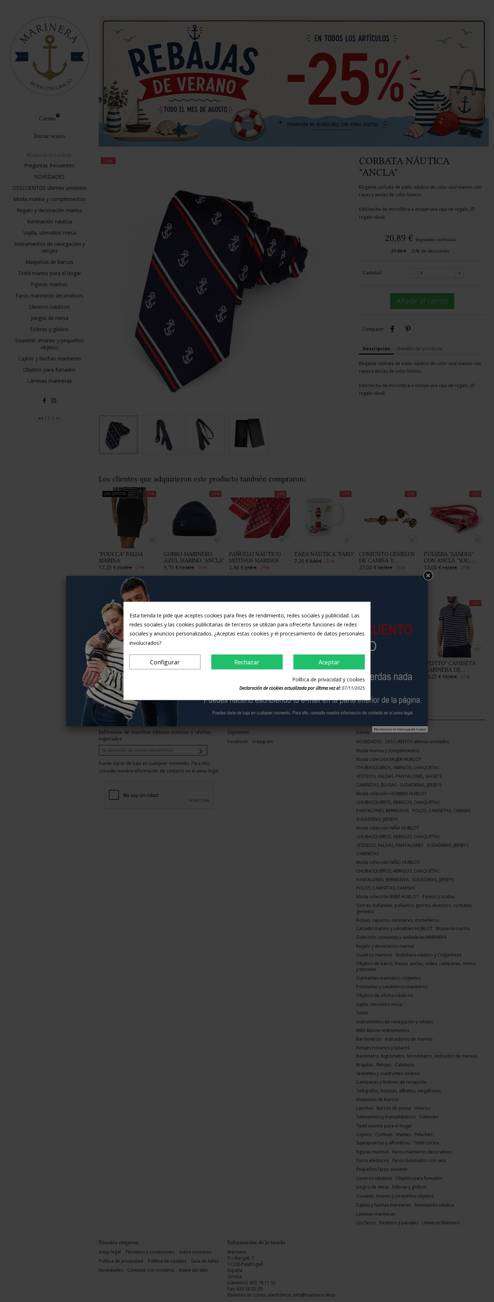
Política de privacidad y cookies (328, 679)
